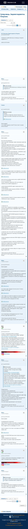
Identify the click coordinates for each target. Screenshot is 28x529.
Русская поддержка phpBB (14, 523)
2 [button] (15, 25)
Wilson (2, 78)
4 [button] (18, 25)
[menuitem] (4, 7)
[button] (12, 25)
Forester (3, 105)
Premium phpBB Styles (19, 515)
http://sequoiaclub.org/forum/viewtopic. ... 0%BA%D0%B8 (10, 348)
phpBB (14, 520)
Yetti (2, 328)
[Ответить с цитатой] (24, 30)
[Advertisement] (14, 61)
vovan (2, 29)
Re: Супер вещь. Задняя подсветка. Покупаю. (10, 33)
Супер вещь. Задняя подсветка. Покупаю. (12, 15)
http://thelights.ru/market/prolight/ (9, 336)
